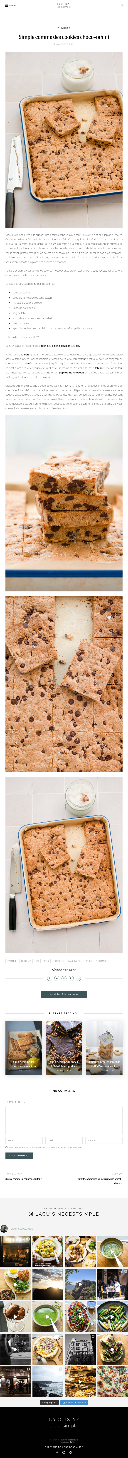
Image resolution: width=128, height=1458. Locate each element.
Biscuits (64, 28)
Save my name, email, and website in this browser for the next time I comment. (46, 1147)
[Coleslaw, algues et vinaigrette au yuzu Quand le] (80, 1316)
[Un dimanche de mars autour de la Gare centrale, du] (15, 1349)
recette (102, 270)
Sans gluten (74, 961)
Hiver (46, 961)
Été (37, 961)
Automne (11, 961)
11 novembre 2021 (64, 44)
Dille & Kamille (20, 390)
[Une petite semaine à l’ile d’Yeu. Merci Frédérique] (47, 1381)
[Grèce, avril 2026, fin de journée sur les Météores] (47, 1284)
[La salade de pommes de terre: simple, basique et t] (47, 1251)
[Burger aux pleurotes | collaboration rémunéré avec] (15, 1284)
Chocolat (26, 961)
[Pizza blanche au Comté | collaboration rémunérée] (47, 1349)
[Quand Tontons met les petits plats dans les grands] (15, 1251)
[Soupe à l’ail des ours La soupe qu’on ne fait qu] (47, 1316)
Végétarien (101, 961)
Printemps (59, 961)
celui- (68, 390)
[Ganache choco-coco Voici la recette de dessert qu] (15, 1316)
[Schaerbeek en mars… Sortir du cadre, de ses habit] (80, 1349)
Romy (71, 1442)
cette (95, 270)
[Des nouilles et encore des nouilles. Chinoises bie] (15, 1381)
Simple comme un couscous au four (23, 1178)
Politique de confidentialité (64, 1447)
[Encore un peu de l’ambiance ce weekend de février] (80, 1381)
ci (72, 390)
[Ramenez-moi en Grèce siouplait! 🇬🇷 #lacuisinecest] (80, 1251)
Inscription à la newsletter (64, 994)
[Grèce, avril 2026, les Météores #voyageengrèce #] (80, 1284)
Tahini (89, 961)
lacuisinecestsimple (67, 1214)
